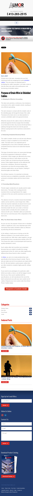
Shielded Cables (4, 308)
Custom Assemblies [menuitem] (21, 488)
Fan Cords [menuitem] (13, 488)
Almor (4, 257)
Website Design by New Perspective (9, 492)
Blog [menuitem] (15, 490)
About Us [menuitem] (12, 490)
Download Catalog (7, 476)
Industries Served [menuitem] (5, 490)
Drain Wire (3, 310)
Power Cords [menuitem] (7, 488)
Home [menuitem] (2, 488)
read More (4, 382)
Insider (2, 314)
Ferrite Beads (4, 312)
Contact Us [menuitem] (19, 490)
